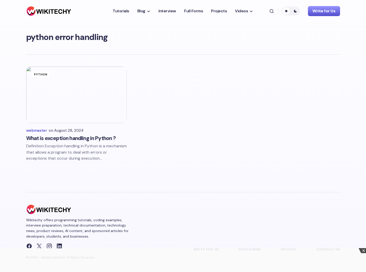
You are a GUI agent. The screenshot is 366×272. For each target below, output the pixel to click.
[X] (39, 246)
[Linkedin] (59, 246)
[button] (271, 11)
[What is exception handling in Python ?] (76, 95)
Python (41, 74)
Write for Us (323, 11)
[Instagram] (49, 246)
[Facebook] (29, 246)
